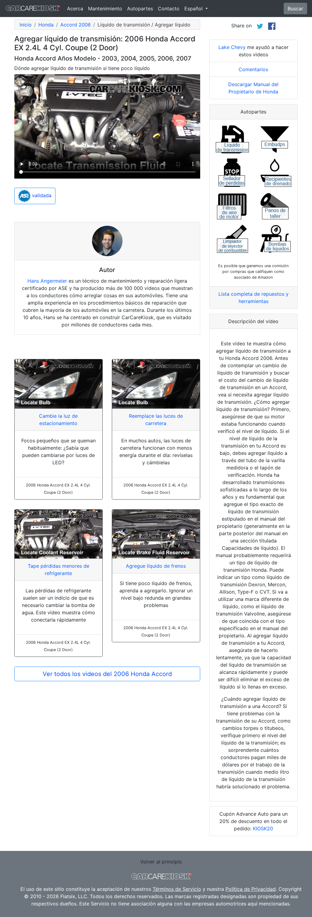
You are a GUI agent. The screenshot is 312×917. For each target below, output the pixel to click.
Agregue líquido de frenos (156, 566)
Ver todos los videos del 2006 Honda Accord (107, 674)
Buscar (295, 8)
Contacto (168, 8)
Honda (46, 25)
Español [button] (194, 8)
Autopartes (140, 8)
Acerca (75, 8)
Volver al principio (161, 862)
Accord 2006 (75, 25)
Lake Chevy (232, 47)
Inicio (26, 25)
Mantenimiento (105, 8)
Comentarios (253, 69)
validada (40, 195)
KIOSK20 (263, 828)
